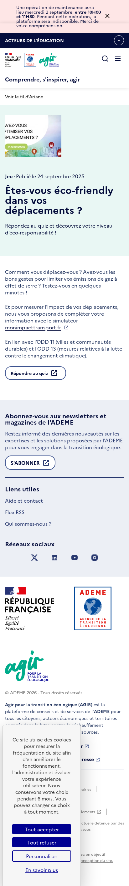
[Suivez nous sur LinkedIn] (54, 558)
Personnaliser (41, 856)
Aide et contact (24, 500)
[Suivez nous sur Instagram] (94, 557)
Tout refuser (41, 842)
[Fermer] (107, 16)
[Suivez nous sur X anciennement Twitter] (34, 557)
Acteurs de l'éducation (34, 42)
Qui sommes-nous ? (28, 523)
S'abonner (25, 464)
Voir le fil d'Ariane (24, 96)
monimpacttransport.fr (33, 327)
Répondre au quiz (29, 373)
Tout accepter (42, 829)
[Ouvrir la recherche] (105, 59)
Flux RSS (14, 512)
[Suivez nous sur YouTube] (74, 557)
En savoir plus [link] (41, 869)
